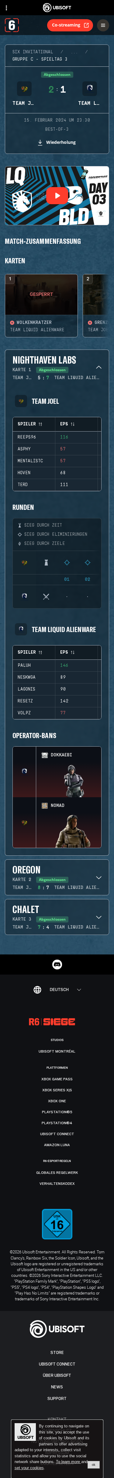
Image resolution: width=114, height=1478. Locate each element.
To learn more (68, 1461)
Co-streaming (66, 25)
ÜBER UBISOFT (57, 1375)
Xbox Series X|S (57, 1090)
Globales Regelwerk (57, 1173)
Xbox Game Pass (57, 1079)
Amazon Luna (57, 1145)
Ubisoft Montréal (57, 1051)
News (57, 1387)
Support (57, 1398)
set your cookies (29, 1468)
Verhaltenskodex (57, 1183)
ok (93, 1464)
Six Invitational (32, 52)
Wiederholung (61, 142)
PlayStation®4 (57, 1123)
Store (57, 1352)
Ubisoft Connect (57, 1364)
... (74, 52)
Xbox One (57, 1101)
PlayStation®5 (57, 1112)
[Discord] (57, 964)
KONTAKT (57, 1419)
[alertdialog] (57, 1449)
